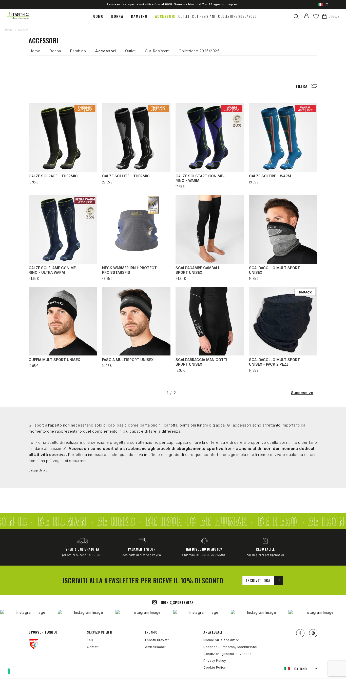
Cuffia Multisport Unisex (54, 360)
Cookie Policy (214, 667)
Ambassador (155, 647)
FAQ (90, 640)
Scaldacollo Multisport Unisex (274, 270)
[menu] (175, 16)
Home (9, 29)
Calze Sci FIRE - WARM (270, 176)
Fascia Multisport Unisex (127, 360)
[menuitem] (101, 16)
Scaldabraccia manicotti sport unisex (201, 362)
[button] (300, 669)
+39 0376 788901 (213, 555)
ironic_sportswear (177, 602)
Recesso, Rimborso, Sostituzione (230, 647)
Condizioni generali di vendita (227, 654)
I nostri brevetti (157, 640)
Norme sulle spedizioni (222, 640)
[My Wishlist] (316, 16)
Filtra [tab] (301, 86)
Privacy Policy (214, 660)
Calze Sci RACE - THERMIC (53, 176)
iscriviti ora (258, 580)
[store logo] (18, 16)
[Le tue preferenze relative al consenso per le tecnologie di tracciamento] (9, 671)
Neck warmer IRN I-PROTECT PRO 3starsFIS (129, 270)
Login (307, 19)
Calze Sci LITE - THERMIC (126, 176)
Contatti (93, 647)
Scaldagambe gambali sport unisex (197, 270)
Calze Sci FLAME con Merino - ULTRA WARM (53, 270)
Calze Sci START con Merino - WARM (200, 178)
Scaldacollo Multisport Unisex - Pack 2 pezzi (274, 362)
